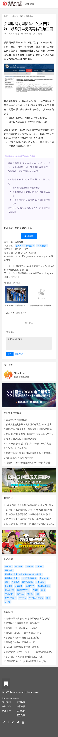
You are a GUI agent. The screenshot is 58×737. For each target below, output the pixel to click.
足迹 (9, 628)
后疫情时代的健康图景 (16, 419)
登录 (9, 354)
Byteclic (16, 698)
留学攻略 (29, 16)
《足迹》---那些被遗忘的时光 (27, 632)
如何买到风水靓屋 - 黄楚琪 (26, 647)
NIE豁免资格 (42, 246)
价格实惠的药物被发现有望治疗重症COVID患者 (29, 424)
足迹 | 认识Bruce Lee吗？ (25, 628)
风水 (9, 647)
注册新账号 (19, 354)
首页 (6, 16)
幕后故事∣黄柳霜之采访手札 (26, 637)
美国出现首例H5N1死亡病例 (19, 457)
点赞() (30, 236)
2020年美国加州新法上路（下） (31, 661)
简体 (27, 3)
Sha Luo (19, 373)
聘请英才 (6, 711)
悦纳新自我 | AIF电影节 (28, 623)
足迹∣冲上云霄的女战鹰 (24, 642)
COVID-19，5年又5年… (17, 448)
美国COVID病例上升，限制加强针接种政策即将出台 (31, 429)
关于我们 (6, 702)
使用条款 (21, 702)
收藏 (9, 283)
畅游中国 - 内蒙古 (15, 618)
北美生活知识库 (17, 16)
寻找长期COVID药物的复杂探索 (21, 438)
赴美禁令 (19, 246)
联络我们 (6, 706)
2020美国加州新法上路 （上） (30, 656)
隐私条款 (21, 706)
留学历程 (11, 651)
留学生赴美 (29, 246)
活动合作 (21, 711)
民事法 (10, 656)
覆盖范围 (21, 715)
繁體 (32, 3)
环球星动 (11, 623)
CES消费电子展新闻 (16, 504)
